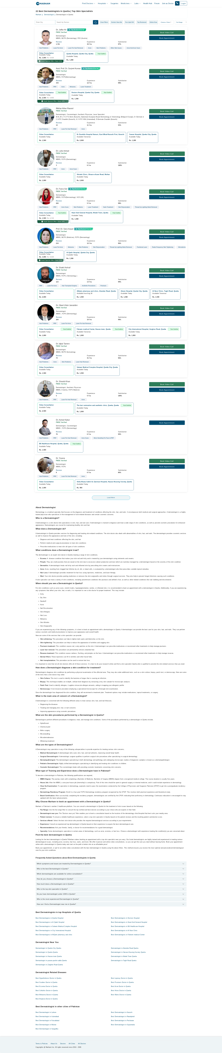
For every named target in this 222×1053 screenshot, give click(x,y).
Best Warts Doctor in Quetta (121, 995)
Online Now (153, 22)
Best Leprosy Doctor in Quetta (122, 978)
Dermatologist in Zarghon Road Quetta (49, 965)
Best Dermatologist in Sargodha (47, 1029)
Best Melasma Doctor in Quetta (47, 995)
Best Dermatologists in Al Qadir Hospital (50, 922)
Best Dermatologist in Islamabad (47, 1016)
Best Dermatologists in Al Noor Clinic (124, 930)
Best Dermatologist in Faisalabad (47, 1020)
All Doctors (82, 1043)
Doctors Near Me (116, 22)
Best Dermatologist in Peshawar (122, 1020)
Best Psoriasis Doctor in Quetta (122, 982)
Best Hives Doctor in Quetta (121, 990)
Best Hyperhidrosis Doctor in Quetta (48, 978)
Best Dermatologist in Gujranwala (123, 1025)
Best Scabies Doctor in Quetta (46, 982)
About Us (54, 1043)
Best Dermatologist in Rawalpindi (122, 1016)
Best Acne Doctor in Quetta (121, 986)
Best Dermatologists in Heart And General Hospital (129, 922)
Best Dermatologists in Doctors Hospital (125, 918)
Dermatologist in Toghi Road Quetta (123, 960)
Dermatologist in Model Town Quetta (124, 956)
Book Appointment (166, 38)
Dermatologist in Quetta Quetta (47, 952)
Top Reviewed (141, 22)
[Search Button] (95, 22)
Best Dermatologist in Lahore (46, 1012)
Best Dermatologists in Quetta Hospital (49, 918)
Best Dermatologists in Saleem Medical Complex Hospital (56, 926)
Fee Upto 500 (129, 22)
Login (183, 3)
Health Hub (147, 3)
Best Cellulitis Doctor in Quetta (47, 990)
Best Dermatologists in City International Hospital (53, 930)
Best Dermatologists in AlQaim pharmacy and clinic (54, 935)
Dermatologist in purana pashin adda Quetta (51, 960)
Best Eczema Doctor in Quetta (46, 986)
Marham (38, 14)
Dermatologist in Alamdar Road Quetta (124, 948)
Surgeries (114, 3)
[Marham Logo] (43, 4)
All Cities (72, 1043)
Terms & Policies (42, 1043)
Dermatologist (49, 14)
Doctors (63, 1043)
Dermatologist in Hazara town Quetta (49, 956)
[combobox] (45, 22)
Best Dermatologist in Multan (46, 1025)
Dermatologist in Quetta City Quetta (48, 948)
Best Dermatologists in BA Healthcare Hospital (127, 926)
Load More (111, 497)
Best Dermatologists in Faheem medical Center (128, 935)
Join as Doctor (168, 3)
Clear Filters (104, 22)
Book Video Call (167, 32)
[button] (177, 3)
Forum (157, 3)
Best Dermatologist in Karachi (121, 1012)
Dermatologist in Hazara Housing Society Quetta (128, 952)
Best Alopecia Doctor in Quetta (47, 999)
